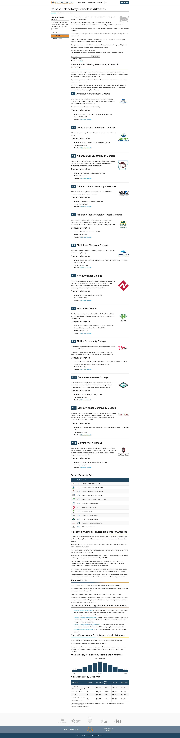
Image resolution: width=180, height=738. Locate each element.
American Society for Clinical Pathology (85, 617)
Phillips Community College (89, 515)
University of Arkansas (88, 527)
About (66, 729)
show (81, 61)
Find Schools (124, 2)
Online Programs (91, 2)
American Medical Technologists (83, 610)
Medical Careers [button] (81, 2)
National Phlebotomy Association (83, 629)
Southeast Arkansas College (90, 519)
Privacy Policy (74, 729)
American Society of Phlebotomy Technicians (87, 624)
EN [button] (105, 2)
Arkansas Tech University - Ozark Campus (94, 499)
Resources (99, 2)
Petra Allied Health (87, 511)
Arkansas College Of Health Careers (92, 491)
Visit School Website (85, 119)
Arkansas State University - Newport (92, 495)
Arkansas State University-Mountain (92, 487)
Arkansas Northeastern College (91, 483)
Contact (108, 730)
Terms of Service (108, 728)
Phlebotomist (53, 13)
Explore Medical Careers (90, 735)
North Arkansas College (89, 507)
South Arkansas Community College (92, 523)
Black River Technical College (90, 503)
